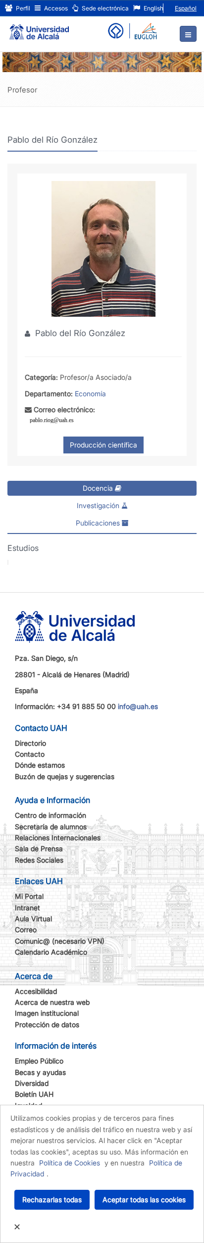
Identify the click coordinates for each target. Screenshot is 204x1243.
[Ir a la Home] (39, 28)
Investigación (99, 505)
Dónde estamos (40, 765)
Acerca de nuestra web (52, 1002)
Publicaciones (99, 523)
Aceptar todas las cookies (144, 1199)
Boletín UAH (34, 1094)
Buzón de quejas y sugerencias (64, 776)
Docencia (99, 488)
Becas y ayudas (40, 1072)
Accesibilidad (36, 991)
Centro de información (50, 815)
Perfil (22, 8)
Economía (90, 393)
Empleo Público (39, 1061)
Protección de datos (47, 1024)
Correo (26, 929)
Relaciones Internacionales (58, 837)
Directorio (30, 743)
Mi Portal (29, 896)
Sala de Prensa (39, 848)
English (152, 8)
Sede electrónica (104, 8)
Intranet (27, 907)
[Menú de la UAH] (188, 34)
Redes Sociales (39, 860)
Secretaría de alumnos (51, 826)
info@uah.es (138, 706)
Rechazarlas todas (52, 1199)
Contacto (30, 754)
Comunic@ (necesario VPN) (59, 941)
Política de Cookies (69, 1162)
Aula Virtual (33, 918)
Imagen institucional (47, 1013)
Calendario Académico (51, 952)
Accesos (55, 8)
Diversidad (32, 1083)
